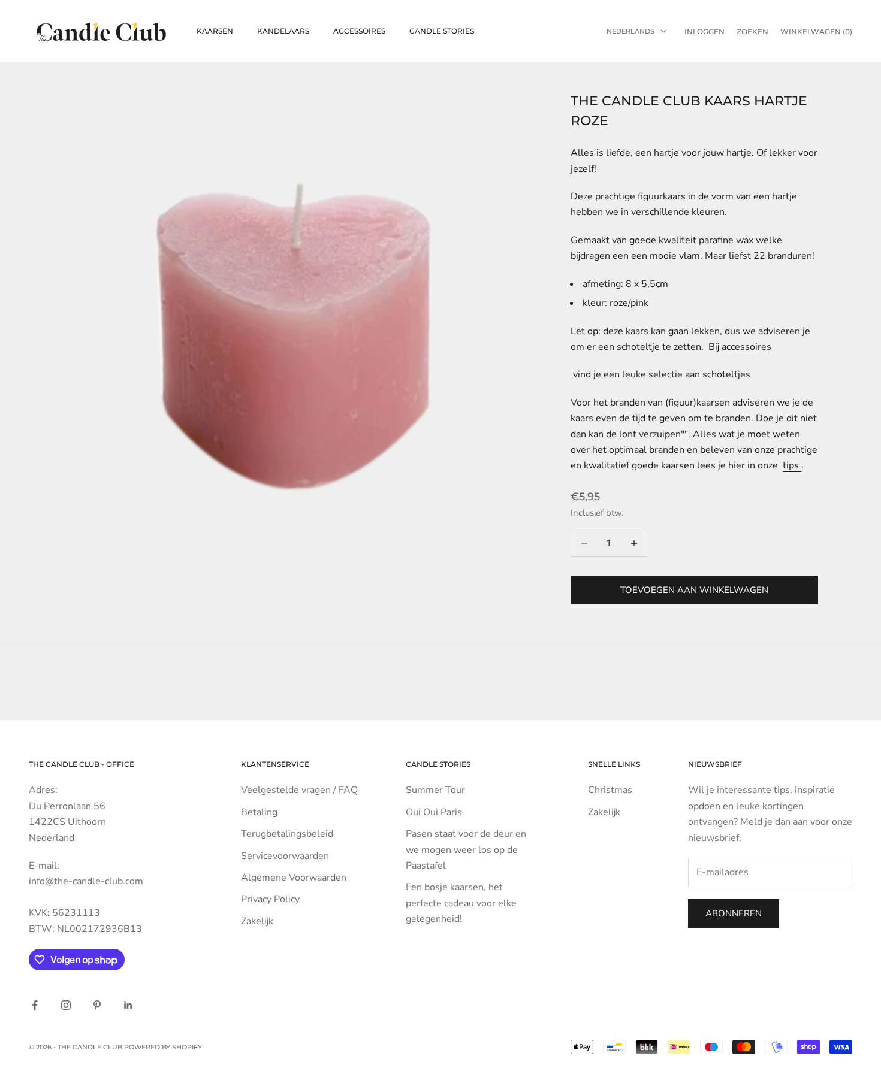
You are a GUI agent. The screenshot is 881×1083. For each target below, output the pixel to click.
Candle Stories (441, 30)
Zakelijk (257, 921)
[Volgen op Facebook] (35, 1005)
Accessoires (359, 30)
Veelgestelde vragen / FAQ (299, 790)
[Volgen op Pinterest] (97, 1005)
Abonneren (733, 913)
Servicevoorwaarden (285, 856)
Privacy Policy (270, 899)
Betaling (259, 812)
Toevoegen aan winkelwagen (694, 590)
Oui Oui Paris (434, 812)
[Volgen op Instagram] (66, 1005)
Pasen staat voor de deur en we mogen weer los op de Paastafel (466, 849)
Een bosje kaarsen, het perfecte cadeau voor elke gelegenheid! (461, 903)
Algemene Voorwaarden (293, 877)
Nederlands (630, 31)
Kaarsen (215, 30)
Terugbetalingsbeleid (287, 833)
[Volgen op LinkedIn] (128, 1005)
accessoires (746, 346)
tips (792, 465)
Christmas (610, 790)
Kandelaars (283, 30)
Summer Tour (435, 790)
